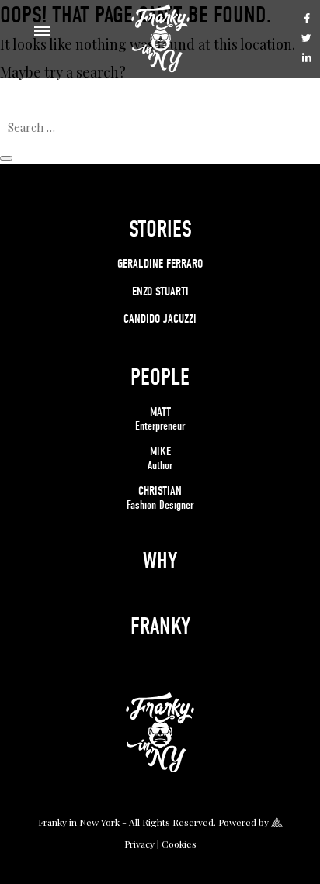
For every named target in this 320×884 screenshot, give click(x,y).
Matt (160, 418)
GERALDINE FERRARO (160, 264)
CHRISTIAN (160, 497)
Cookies (179, 843)
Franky (160, 626)
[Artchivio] (277, 821)
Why (160, 561)
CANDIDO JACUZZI (160, 319)
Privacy (139, 843)
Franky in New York (79, 822)
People (160, 377)
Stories (160, 229)
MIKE (160, 457)
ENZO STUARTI (160, 292)
